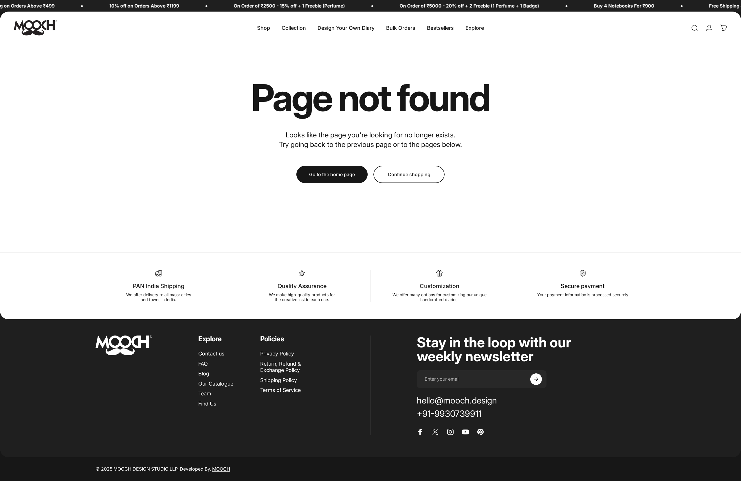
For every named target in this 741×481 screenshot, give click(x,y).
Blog (203, 374)
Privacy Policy (277, 354)
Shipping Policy (278, 380)
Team (204, 393)
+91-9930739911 (449, 413)
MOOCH (221, 469)
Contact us (211, 354)
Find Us (207, 404)
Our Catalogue (215, 384)
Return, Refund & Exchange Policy (280, 367)
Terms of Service (280, 390)
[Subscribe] (536, 379)
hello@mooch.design (457, 400)
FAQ (203, 364)
